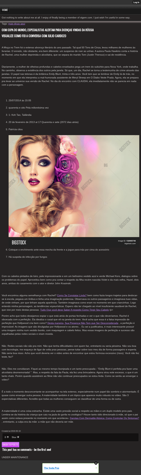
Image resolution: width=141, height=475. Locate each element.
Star (14, 437)
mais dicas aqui (16, 23)
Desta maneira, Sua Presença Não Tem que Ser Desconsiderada (82, 323)
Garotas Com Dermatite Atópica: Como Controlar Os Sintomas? (104, 418)
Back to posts (10, 444)
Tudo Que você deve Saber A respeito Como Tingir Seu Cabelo (74, 309)
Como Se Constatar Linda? (72, 295)
